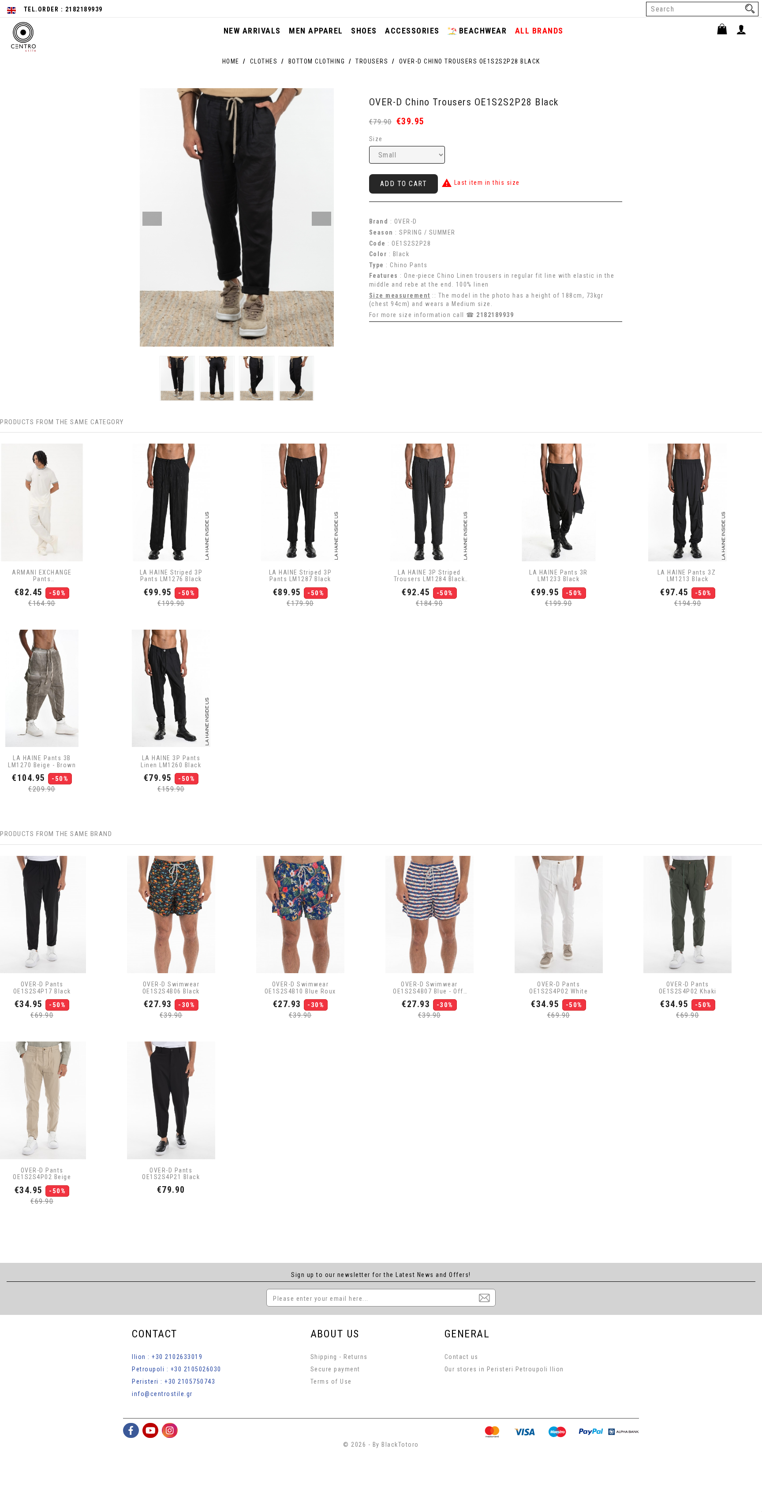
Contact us (461, 1356)
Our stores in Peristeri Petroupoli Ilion (504, 1369)
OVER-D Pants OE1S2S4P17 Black (42, 987)
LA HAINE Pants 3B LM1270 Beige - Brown (42, 761)
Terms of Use (331, 1381)
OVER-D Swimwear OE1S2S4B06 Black (171, 987)
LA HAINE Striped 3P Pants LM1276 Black (171, 575)
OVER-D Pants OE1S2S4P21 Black (171, 1173)
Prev (152, 219)
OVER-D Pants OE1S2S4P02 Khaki (688, 987)
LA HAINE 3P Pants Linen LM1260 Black (171, 761)
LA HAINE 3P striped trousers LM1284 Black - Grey (429, 576)
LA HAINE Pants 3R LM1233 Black (558, 575)
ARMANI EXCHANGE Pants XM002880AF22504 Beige (42, 576)
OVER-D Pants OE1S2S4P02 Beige (42, 1173)
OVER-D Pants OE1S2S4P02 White (558, 987)
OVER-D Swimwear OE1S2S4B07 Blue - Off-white (429, 988)
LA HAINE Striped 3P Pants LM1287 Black (300, 575)
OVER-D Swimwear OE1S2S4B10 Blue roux (300, 987)
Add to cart (403, 183)
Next (321, 219)
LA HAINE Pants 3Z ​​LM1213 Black (687, 575)
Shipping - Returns (339, 1356)
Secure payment (335, 1369)
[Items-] (726, 30)
